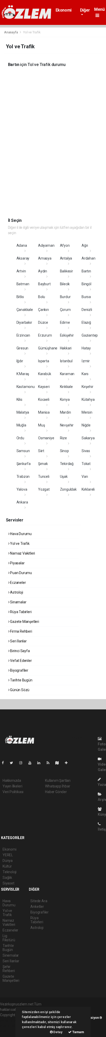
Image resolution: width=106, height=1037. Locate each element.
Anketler (37, 907)
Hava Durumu (20, 534)
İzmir (86, 361)
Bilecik (65, 284)
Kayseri (44, 387)
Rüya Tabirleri (20, 612)
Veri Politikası (13, 792)
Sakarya (88, 438)
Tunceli (43, 476)
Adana (21, 245)
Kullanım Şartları (57, 780)
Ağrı (85, 245)
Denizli (87, 310)
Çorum (65, 310)
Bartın (86, 271)
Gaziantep (90, 335)
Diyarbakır (24, 322)
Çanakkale (24, 310)
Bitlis (20, 297)
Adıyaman (46, 245)
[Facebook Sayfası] (5, 763)
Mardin (65, 412)
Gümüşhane (47, 348)
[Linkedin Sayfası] (41, 763)
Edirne (65, 322)
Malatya (22, 412)
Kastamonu (25, 387)
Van (85, 476)
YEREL (8, 855)
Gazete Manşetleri (24, 622)
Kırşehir (87, 387)
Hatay (86, 348)
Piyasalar (16, 563)
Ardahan (88, 258)
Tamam (78, 1032)
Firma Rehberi (20, 631)
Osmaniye (46, 438)
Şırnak (43, 464)
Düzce (43, 322)
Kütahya (88, 399)
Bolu (41, 297)
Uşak (64, 476)
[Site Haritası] (59, 763)
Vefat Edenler (20, 661)
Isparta (43, 361)
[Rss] (50, 763)
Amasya (44, 258)
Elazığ (86, 322)
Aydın (42, 271)
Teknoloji (9, 872)
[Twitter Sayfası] (13, 763)
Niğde (86, 425)
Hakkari (66, 348)
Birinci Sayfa (19, 651)
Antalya (66, 258)
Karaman (67, 374)
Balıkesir (66, 271)
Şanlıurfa (23, 464)
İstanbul (66, 361)
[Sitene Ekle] (68, 763)
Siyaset (8, 883)
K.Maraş (22, 374)
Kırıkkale (66, 387)
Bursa (86, 297)
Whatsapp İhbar (57, 786)
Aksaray (23, 258)
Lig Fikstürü (9, 938)
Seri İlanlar (18, 641)
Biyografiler (18, 670)
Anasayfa (11, 32)
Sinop (64, 451)
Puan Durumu (20, 573)
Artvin (21, 271)
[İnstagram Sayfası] (22, 763)
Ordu (20, 438)
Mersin (87, 412)
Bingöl (86, 284)
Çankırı (43, 310)
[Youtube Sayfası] (32, 763)
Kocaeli (43, 399)
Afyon (65, 245)
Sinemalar (11, 955)
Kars (85, 374)
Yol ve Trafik (19, 543)
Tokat (86, 464)
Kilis (19, 399)
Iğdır (19, 361)
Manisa (44, 412)
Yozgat (44, 489)
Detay (58, 1032)
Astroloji (16, 592)
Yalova (21, 489)
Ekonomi (64, 10)
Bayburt (44, 284)
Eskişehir (67, 335)
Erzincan (23, 335)
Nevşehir (67, 425)
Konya (65, 399)
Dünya (8, 861)
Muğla (21, 425)
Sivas (86, 451)
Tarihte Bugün (20, 680)
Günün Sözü (19, 690)
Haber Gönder (56, 792)
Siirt (41, 451)
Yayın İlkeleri (12, 786)
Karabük (44, 374)
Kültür (7, 866)
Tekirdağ (67, 464)
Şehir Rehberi (9, 969)
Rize (63, 438)
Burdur (65, 297)
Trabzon (23, 476)
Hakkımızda (12, 780)
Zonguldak (68, 489)
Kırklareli (88, 489)
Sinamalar (17, 602)
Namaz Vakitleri (22, 553)
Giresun (22, 348)
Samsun (23, 451)
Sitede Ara (38, 901)
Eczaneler (17, 583)
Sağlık (7, 878)
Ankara (22, 502)
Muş (41, 425)
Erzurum (45, 335)
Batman (22, 284)
